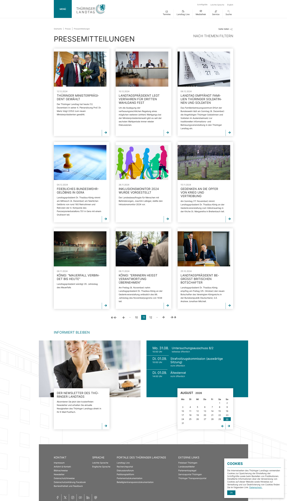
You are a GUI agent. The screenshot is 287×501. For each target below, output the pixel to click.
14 (212, 411)
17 (183, 415)
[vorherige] (123, 317)
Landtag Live (183, 14)
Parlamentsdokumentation (129, 478)
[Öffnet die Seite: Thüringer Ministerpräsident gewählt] (80, 69)
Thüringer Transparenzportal (192, 478)
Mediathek (201, 14)
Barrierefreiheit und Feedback (68, 486)
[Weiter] (163, 317)
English (230, 5)
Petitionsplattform (125, 474)
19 (197, 415)
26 (197, 419)
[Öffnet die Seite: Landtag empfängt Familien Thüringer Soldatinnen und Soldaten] (204, 69)
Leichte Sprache (217, 5)
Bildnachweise (61, 470)
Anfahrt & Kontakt (62, 466)
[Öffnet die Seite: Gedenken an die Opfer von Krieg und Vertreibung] (204, 162)
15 (219, 411)
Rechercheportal (125, 466)
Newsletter (59, 474)
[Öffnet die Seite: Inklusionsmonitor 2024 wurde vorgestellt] (142, 162)
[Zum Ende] (173, 317)
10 (136, 317)
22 (219, 415)
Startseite (58, 29)
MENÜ (63, 9)
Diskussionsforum (125, 470)
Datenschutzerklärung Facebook (70, 482)
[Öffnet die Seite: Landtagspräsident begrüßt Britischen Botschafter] (204, 248)
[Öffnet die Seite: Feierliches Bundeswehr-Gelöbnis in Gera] (80, 162)
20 (205, 415)
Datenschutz (255, 487)
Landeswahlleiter (186, 466)
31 (183, 423)
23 (227, 415)
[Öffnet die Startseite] (91, 14)
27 (205, 419)
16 (227, 411)
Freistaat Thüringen (187, 462)
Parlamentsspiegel (187, 470)
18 (190, 415)
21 (212, 415)
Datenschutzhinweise (64, 478)
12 (150, 317)
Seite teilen (223, 29)
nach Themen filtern (213, 36)
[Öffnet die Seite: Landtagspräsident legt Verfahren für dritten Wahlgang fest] (142, 69)
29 (219, 419)
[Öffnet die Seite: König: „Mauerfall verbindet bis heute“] (80, 248)
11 (190, 411)
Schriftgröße (202, 4)
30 (227, 419)
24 (182, 419)
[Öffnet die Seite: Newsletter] (90, 368)
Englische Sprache (101, 466)
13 (205, 411)
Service (215, 14)
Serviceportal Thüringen (190, 474)
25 (190, 419)
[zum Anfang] (113, 317)
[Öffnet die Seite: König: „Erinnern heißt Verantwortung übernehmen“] (142, 248)
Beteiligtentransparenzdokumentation (135, 482)
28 (212, 419)
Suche (229, 14)
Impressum (59, 462)
